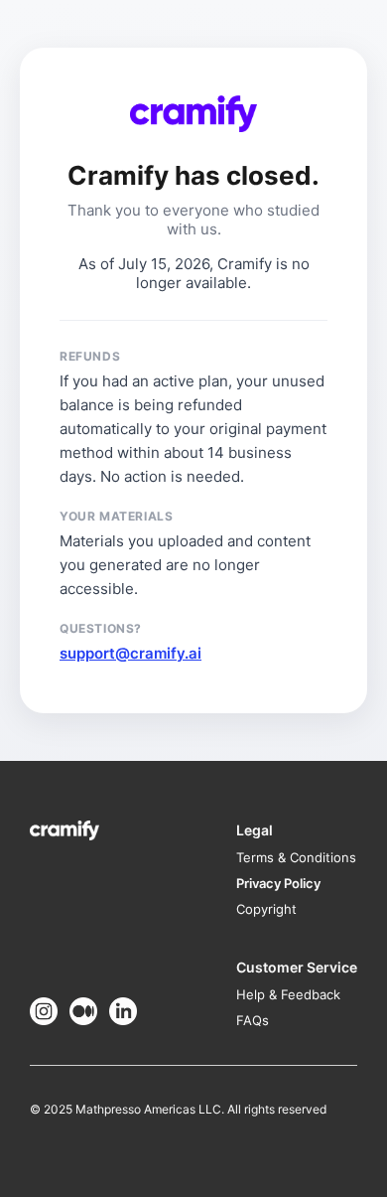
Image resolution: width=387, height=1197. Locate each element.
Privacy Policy (278, 883)
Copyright (266, 909)
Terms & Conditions (296, 857)
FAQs (252, 1020)
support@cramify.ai (130, 653)
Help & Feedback (288, 994)
